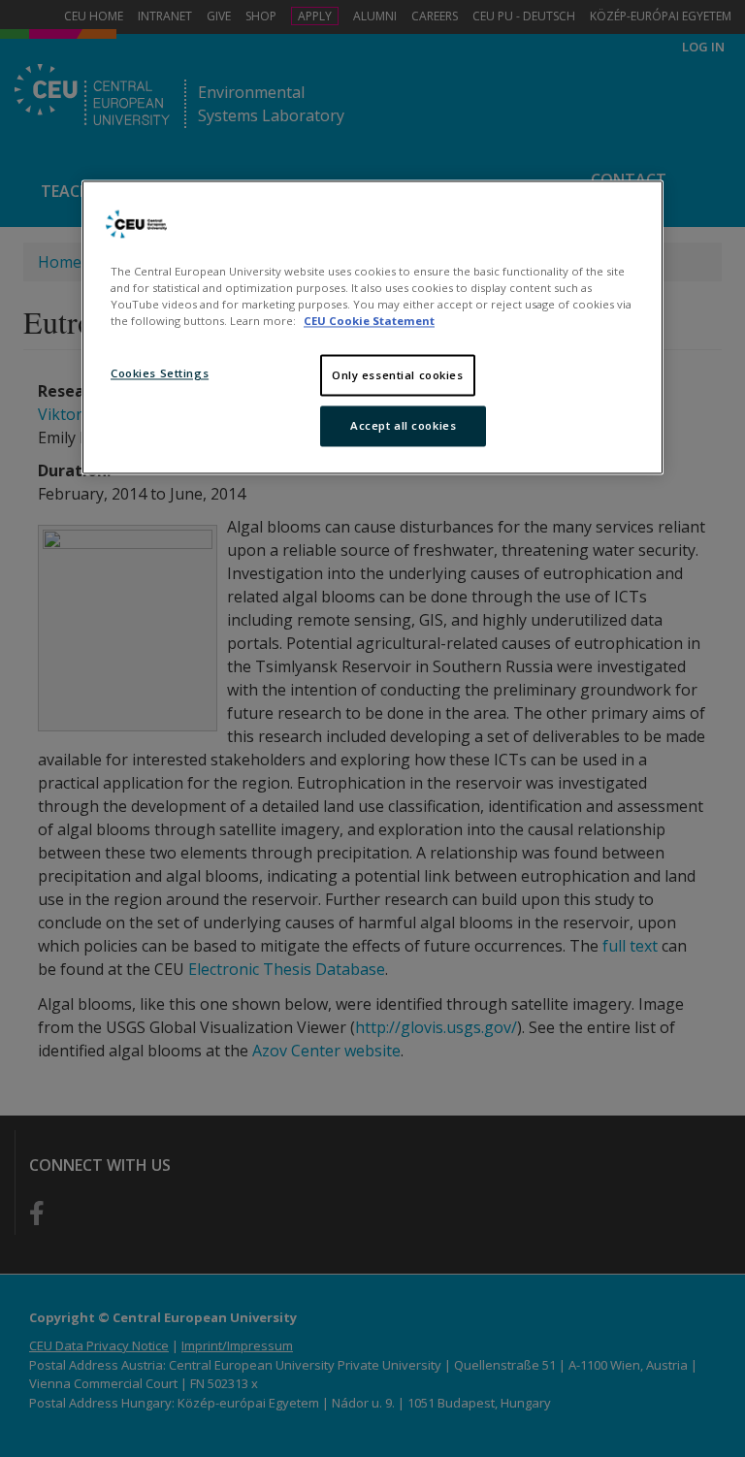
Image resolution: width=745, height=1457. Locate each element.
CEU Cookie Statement (369, 321)
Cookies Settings (160, 373)
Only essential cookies (398, 375)
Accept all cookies (403, 426)
